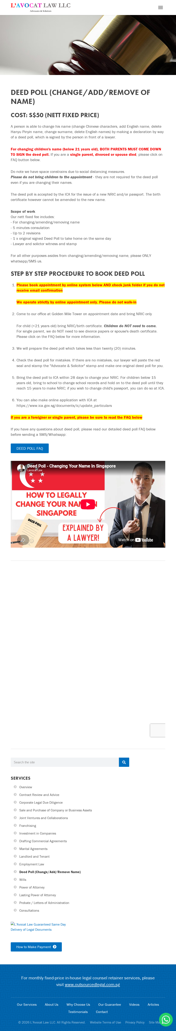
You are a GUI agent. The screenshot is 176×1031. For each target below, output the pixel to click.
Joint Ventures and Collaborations (43, 818)
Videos (134, 1004)
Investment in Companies (37, 833)
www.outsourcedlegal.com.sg (92, 984)
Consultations (29, 910)
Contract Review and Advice (39, 795)
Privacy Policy (135, 1022)
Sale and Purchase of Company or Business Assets (55, 810)
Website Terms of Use (105, 1022)
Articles (153, 1004)
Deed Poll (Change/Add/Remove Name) (50, 872)
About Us (51, 1004)
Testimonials (78, 1011)
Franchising (27, 825)
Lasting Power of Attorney (37, 895)
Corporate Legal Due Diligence (41, 802)
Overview (25, 787)
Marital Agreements (33, 849)
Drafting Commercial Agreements (43, 841)
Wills (22, 879)
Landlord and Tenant (34, 856)
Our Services (27, 1004)
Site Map (155, 1022)
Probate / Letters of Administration (44, 903)
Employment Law (31, 864)
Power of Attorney (32, 887)
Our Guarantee (109, 1004)
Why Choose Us (78, 1004)
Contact (102, 1011)
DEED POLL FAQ (30, 448)
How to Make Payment (34, 946)
